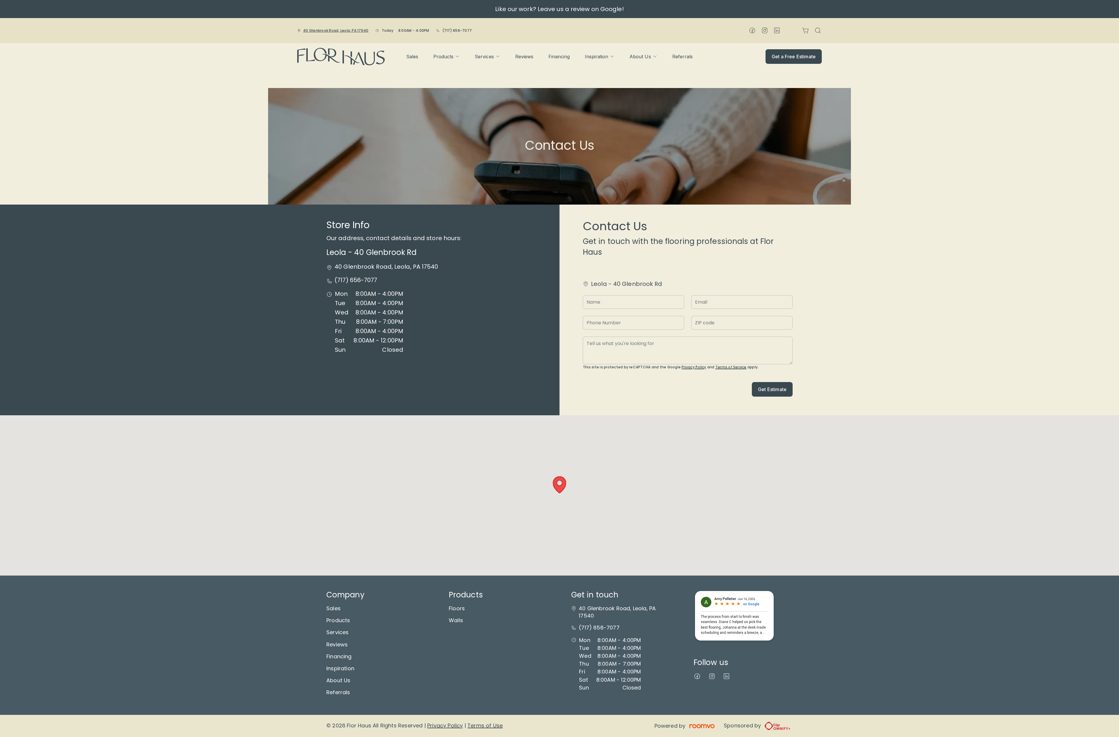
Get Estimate (772, 389)
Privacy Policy (694, 367)
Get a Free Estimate (794, 56)
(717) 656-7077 (457, 30)
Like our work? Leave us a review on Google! (559, 9)
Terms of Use (485, 725)
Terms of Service (731, 367)
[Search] (818, 30)
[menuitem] (412, 56)
